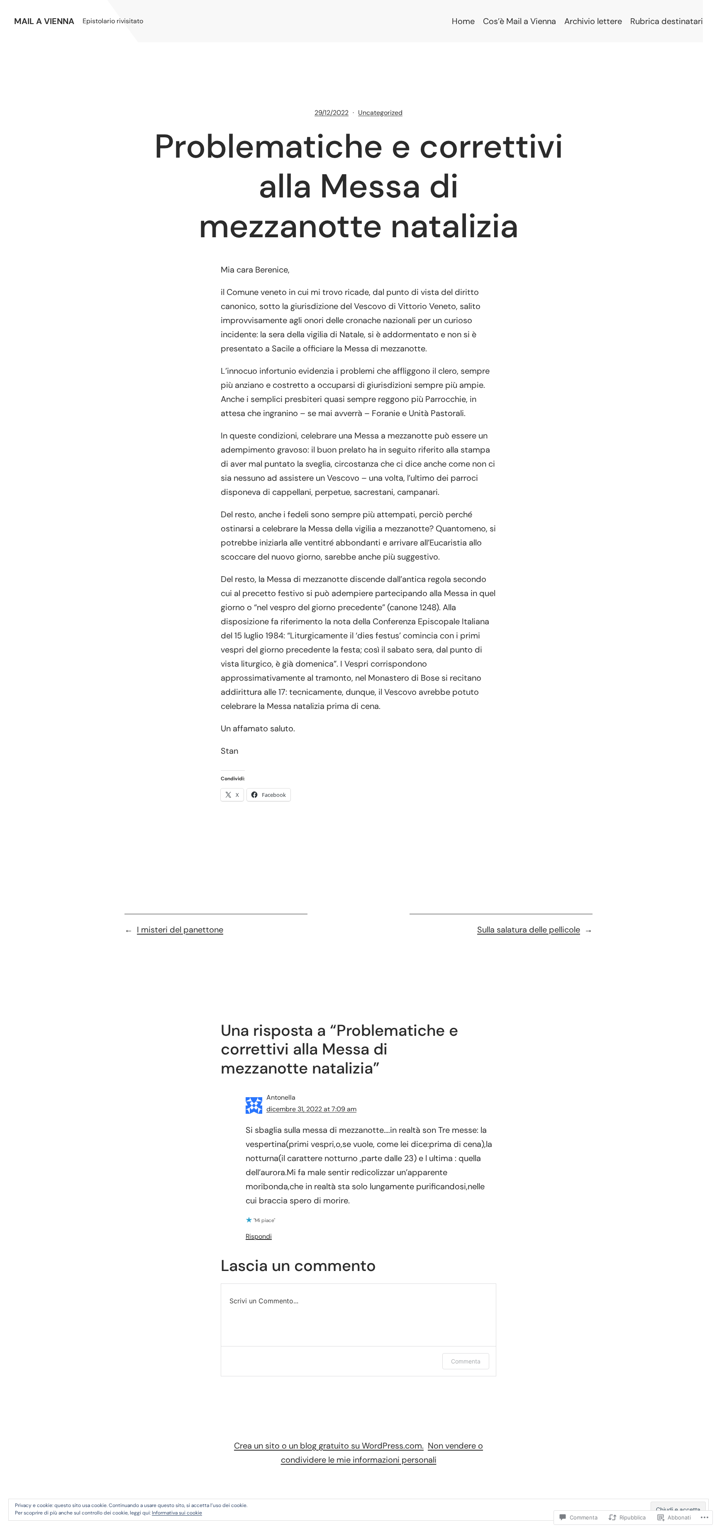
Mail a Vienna (44, 21)
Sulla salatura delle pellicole (528, 929)
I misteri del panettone (180, 929)
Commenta (465, 1361)
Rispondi (259, 1236)
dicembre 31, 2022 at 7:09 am (311, 1109)
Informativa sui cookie (177, 1513)
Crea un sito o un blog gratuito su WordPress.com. (329, 1445)
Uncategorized (380, 112)
